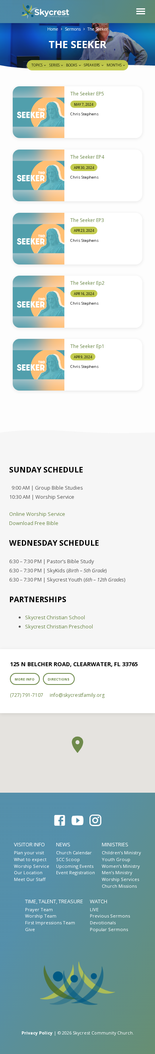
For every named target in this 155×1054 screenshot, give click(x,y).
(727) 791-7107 (26, 695)
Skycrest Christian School (55, 617)
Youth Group (116, 859)
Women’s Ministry (121, 866)
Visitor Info (29, 844)
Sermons (73, 29)
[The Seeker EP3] (38, 238)
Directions (59, 679)
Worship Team (40, 916)
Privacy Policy (36, 1033)
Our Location (28, 872)
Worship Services (120, 879)
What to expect (30, 859)
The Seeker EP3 (87, 220)
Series (54, 65)
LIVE (94, 909)
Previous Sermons (110, 916)
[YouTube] (77, 820)
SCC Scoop (68, 859)
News (63, 844)
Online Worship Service (37, 513)
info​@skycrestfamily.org (77, 695)
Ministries (115, 844)
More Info (25, 679)
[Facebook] (59, 820)
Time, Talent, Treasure (54, 901)
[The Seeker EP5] (38, 112)
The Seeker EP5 (87, 93)
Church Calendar (74, 853)
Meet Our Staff (29, 879)
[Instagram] (95, 820)
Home (52, 29)
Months (114, 65)
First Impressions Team (50, 923)
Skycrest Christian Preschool (59, 626)
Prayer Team (39, 909)
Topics (37, 65)
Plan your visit (29, 853)
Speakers (92, 65)
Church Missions (119, 886)
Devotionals (103, 923)
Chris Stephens (84, 114)
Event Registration (75, 872)
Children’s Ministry (121, 853)
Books (72, 65)
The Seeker (97, 29)
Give (30, 929)
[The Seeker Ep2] (38, 301)
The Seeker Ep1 (87, 346)
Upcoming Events (74, 866)
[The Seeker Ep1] (38, 365)
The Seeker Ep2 (87, 283)
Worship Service (31, 866)
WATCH (98, 901)
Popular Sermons (109, 929)
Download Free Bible (33, 523)
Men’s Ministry (117, 872)
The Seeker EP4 (87, 157)
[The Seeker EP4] (38, 175)
